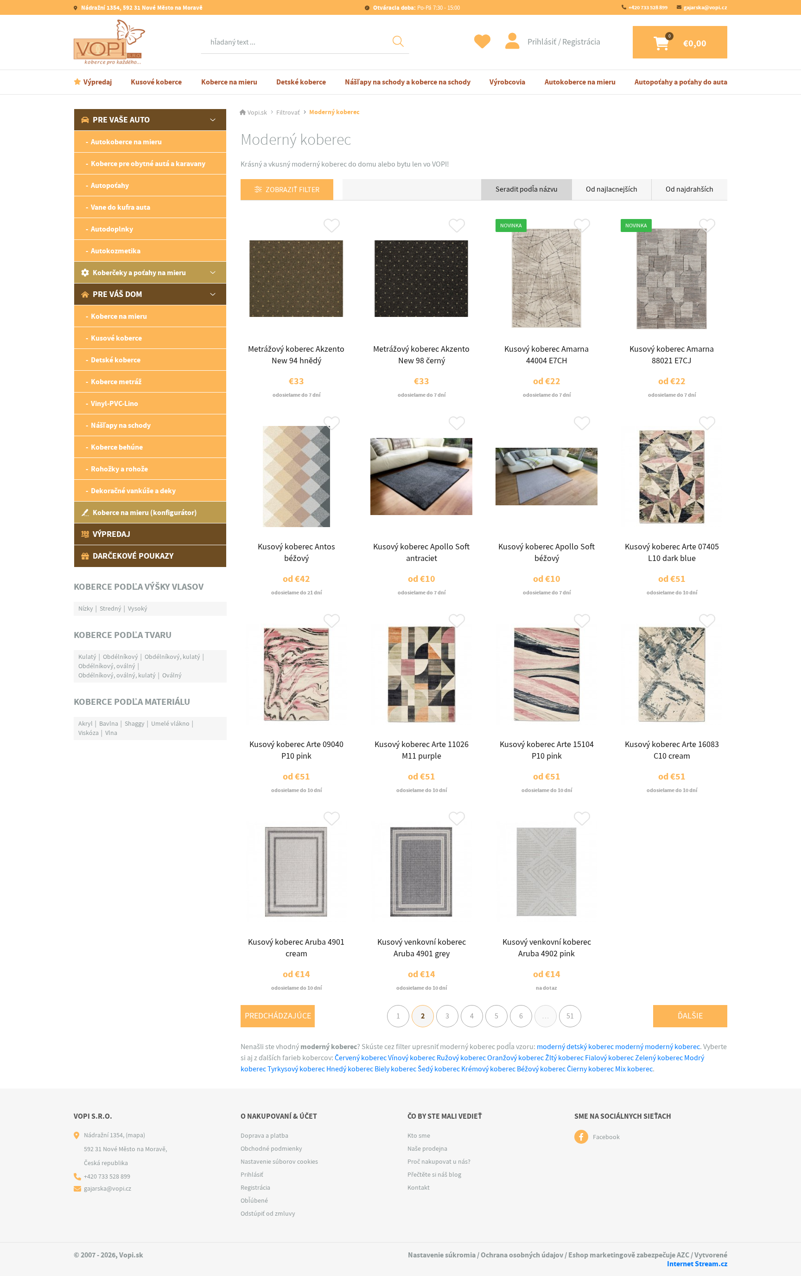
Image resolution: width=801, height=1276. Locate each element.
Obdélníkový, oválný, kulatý (117, 675)
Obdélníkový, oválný (106, 666)
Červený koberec (361, 1058)
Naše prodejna (427, 1148)
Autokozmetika (115, 251)
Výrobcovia (507, 82)
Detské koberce (301, 82)
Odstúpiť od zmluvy (268, 1213)
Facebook (606, 1137)
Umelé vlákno (170, 723)
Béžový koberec (541, 1069)
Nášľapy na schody (121, 425)
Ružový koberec (461, 1058)
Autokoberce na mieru (580, 82)
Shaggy (135, 723)
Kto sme (418, 1135)
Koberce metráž (116, 382)
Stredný (110, 608)
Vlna (111, 732)
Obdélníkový (120, 656)
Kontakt (418, 1187)
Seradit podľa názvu (527, 189)
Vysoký (137, 608)
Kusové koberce (156, 82)
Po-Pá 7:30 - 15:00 (416, 8)
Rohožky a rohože (119, 469)
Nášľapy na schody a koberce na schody (407, 82)
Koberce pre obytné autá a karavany (148, 163)
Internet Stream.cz (697, 1264)
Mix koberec (634, 1069)
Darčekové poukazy (133, 555)
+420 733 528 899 (648, 7)
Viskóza (88, 732)
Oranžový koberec (515, 1058)
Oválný (172, 675)
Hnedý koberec (349, 1069)
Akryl (85, 723)
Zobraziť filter (292, 189)
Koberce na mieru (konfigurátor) (145, 512)
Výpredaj (97, 82)
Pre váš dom (117, 294)
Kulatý (87, 656)
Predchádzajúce (278, 1016)
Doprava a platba (264, 1135)
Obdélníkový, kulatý (172, 656)
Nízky (85, 608)
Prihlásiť (543, 42)
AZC (683, 1255)
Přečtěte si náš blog (434, 1174)
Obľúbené (254, 1200)
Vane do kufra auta (120, 207)
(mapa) (135, 1135)
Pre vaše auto (121, 119)
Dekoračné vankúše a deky (133, 491)
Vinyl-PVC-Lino (114, 403)
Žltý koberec (564, 1058)
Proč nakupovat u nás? (438, 1161)
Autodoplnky (112, 229)
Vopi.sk (257, 112)
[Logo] (112, 42)
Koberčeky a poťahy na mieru (139, 272)
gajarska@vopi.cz (705, 7)
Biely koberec (395, 1069)
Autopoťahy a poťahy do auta (681, 82)
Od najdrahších (689, 189)
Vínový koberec (411, 1058)
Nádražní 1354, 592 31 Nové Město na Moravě (141, 8)
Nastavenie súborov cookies (279, 1161)
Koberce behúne (117, 447)
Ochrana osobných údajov (522, 1255)
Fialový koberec (609, 1058)
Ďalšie (690, 1016)
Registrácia (581, 42)
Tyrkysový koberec (296, 1069)
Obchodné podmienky (271, 1148)
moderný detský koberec (575, 1046)
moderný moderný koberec (657, 1046)
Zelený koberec (659, 1058)
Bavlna (108, 723)
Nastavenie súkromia (442, 1255)
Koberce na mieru (229, 82)
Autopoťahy (110, 185)
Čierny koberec (590, 1069)
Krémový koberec (488, 1069)
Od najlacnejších (611, 189)
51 (570, 1016)
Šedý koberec (439, 1069)
